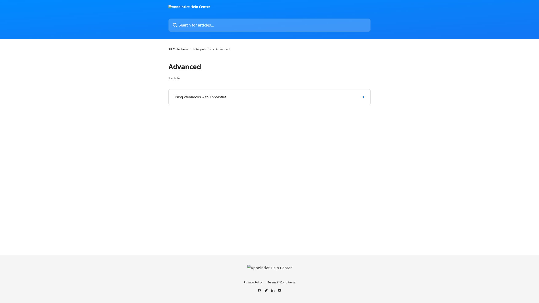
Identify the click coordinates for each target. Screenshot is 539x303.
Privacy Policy (253, 282)
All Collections (178, 49)
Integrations (202, 49)
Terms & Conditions (281, 282)
